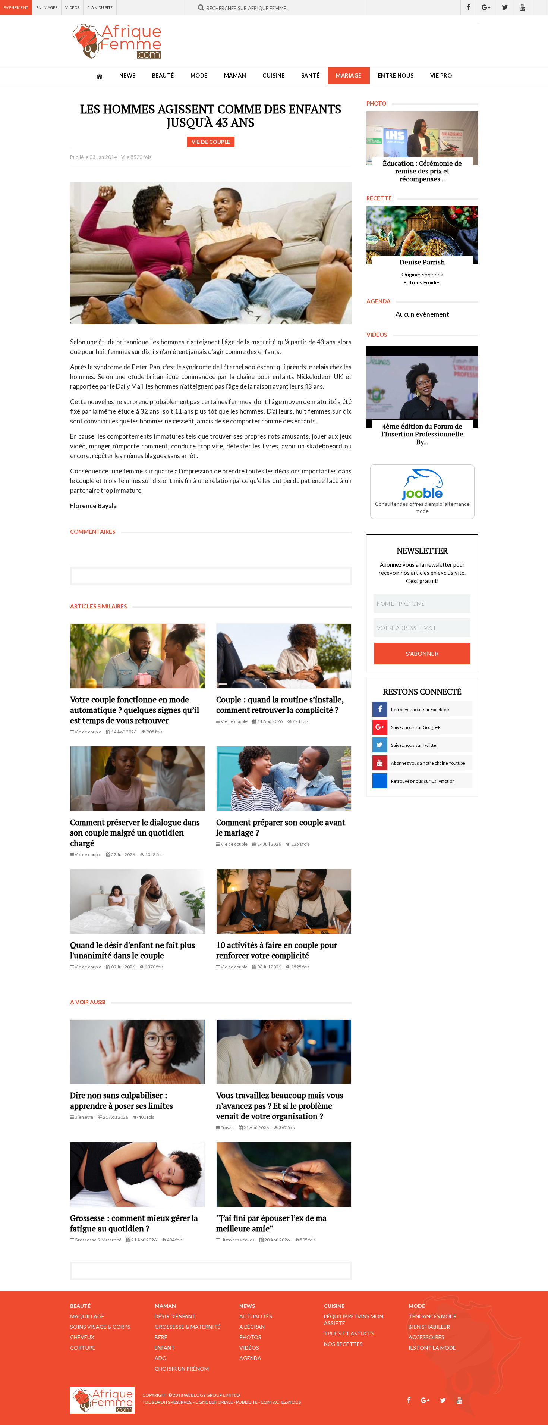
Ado (161, 1358)
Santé (310, 75)
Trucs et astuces (349, 1333)
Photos (250, 1337)
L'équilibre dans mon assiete (353, 1319)
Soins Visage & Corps (100, 1327)
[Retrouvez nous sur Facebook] (468, 7)
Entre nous (396, 75)
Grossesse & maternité (188, 1327)
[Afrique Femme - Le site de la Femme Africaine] (116, 41)
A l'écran (252, 1327)
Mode (199, 75)
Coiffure (82, 1347)
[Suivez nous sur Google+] (486, 7)
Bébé (161, 1337)
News (127, 75)
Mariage (349, 75)
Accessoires (426, 1337)
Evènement (16, 7)
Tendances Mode (433, 1316)
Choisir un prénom (182, 1368)
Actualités (255, 1316)
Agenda (250, 1358)
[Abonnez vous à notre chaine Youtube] (522, 7)
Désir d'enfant (175, 1316)
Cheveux (82, 1337)
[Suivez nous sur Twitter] (505, 7)
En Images (47, 7)
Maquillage (87, 1316)
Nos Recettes (343, 1344)
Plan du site (100, 7)
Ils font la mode (432, 1347)
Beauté (163, 75)
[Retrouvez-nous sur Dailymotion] (539, 7)
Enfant (165, 1347)
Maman (235, 75)
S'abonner (422, 653)
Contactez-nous (281, 1402)
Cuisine (273, 75)
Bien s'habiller (429, 1327)
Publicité (247, 1402)
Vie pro (441, 75)
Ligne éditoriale (214, 1402)
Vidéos (72, 7)
